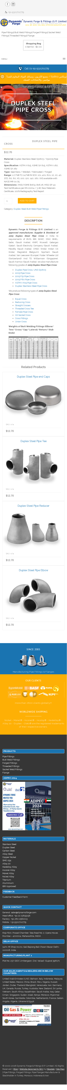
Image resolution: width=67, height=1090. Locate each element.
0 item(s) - (33, 45)
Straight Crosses (22, 305)
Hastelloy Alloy (9, 867)
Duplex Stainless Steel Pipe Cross (31, 286)
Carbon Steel (8, 851)
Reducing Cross (22, 302)
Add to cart (27, 200)
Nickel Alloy (8, 876)
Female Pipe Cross (24, 312)
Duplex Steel (8, 847)
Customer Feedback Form (15, 897)
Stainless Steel (9, 844)
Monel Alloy (8, 873)
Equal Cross (20, 299)
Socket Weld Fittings (12, 769)
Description (33, 220)
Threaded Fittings (10, 766)
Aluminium (8, 883)
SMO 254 (6, 860)
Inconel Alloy (8, 870)
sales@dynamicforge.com (23, 912)
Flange (5, 772)
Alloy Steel (7, 854)
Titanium (6, 880)
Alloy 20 (6, 863)
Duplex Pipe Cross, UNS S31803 (30, 270)
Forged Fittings (9, 763)
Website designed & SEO (31, 1069)
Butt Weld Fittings (11, 760)
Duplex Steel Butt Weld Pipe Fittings (31, 209)
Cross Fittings (21, 318)
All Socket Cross (22, 315)
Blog (15, 1069)
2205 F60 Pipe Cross (25, 279)
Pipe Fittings (8, 756)
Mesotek (51, 1069)
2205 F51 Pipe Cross (24, 276)
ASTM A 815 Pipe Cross (26, 283)
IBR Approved (9, 886)
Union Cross (21, 321)
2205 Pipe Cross (22, 273)
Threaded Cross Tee (24, 308)
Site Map (60, 1069)
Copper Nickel (9, 857)
